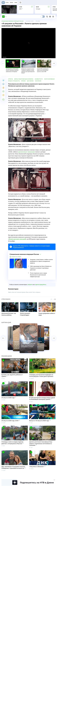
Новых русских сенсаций (17, 239)
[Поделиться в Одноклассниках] (3, 88)
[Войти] (50, 16)
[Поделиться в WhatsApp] (3, 91)
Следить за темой (16, 256)
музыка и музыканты (14, 80)
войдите (30, 284)
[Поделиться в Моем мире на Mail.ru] (3, 95)
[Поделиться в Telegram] (3, 80)
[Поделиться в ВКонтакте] (3, 84)
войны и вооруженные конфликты (23, 79)
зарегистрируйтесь (40, 284)
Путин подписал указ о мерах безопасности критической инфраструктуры (38, 274)
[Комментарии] (3, 99)
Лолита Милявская (49, 79)
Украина (23, 80)
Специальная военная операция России (12, 21)
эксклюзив (38, 80)
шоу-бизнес (30, 80)
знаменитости (39, 79)
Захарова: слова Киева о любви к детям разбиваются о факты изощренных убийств (41, 261)
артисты (10, 79)
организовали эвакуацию (26, 152)
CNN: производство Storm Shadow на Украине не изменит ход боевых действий (40, 268)
